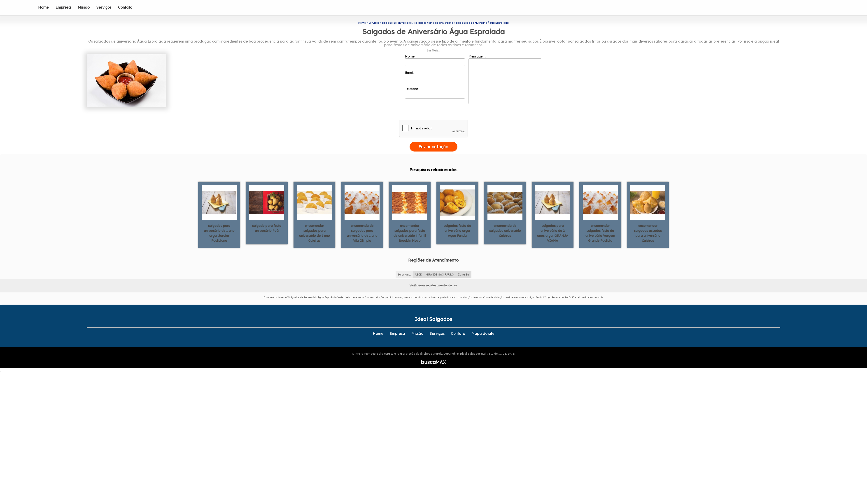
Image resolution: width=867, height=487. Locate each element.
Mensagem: (477, 56)
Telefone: (412, 89)
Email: (410, 73)
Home (43, 7)
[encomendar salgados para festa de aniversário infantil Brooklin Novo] (409, 202)
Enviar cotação (433, 146)
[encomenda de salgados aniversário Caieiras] (505, 202)
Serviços (103, 7)
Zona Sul (464, 274)
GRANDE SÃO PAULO (440, 274)
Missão (84, 7)
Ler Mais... (433, 50)
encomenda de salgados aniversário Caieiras (505, 231)
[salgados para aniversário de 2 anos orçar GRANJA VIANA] (552, 202)
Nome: (410, 56)
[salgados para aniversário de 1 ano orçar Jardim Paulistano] (219, 202)
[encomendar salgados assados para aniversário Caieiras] (647, 202)
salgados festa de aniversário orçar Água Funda (457, 231)
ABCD (418, 274)
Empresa (63, 7)
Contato (125, 7)
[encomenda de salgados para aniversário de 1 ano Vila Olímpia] (362, 202)
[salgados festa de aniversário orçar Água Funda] (457, 202)
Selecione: (404, 274)
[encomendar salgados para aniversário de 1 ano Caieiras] (314, 202)
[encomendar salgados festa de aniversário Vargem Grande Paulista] (600, 202)
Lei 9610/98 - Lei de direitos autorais (582, 297)
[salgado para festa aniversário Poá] (266, 202)
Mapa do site (482, 333)
